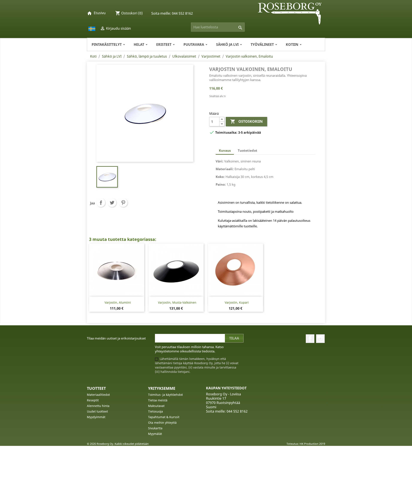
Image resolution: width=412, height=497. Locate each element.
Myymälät (155, 434)
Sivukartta (155, 428)
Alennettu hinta (98, 406)
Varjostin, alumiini (118, 302)
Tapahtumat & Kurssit (163, 417)
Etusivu (100, 13)
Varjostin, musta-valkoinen (177, 302)
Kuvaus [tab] (225, 150)
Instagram (320, 338)
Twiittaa (112, 202)
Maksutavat (156, 406)
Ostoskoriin (246, 121)
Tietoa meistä (157, 400)
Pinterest (123, 202)
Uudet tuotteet (97, 411)
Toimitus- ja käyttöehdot (165, 395)
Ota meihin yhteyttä (162, 423)
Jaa (101, 202)
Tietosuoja (155, 411)
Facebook (310, 338)
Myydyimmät (96, 417)
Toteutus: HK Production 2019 (305, 444)
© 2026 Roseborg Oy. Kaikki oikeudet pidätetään (118, 444)
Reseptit (93, 400)
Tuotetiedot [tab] (247, 150)
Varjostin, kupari (237, 302)
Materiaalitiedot (98, 395)
